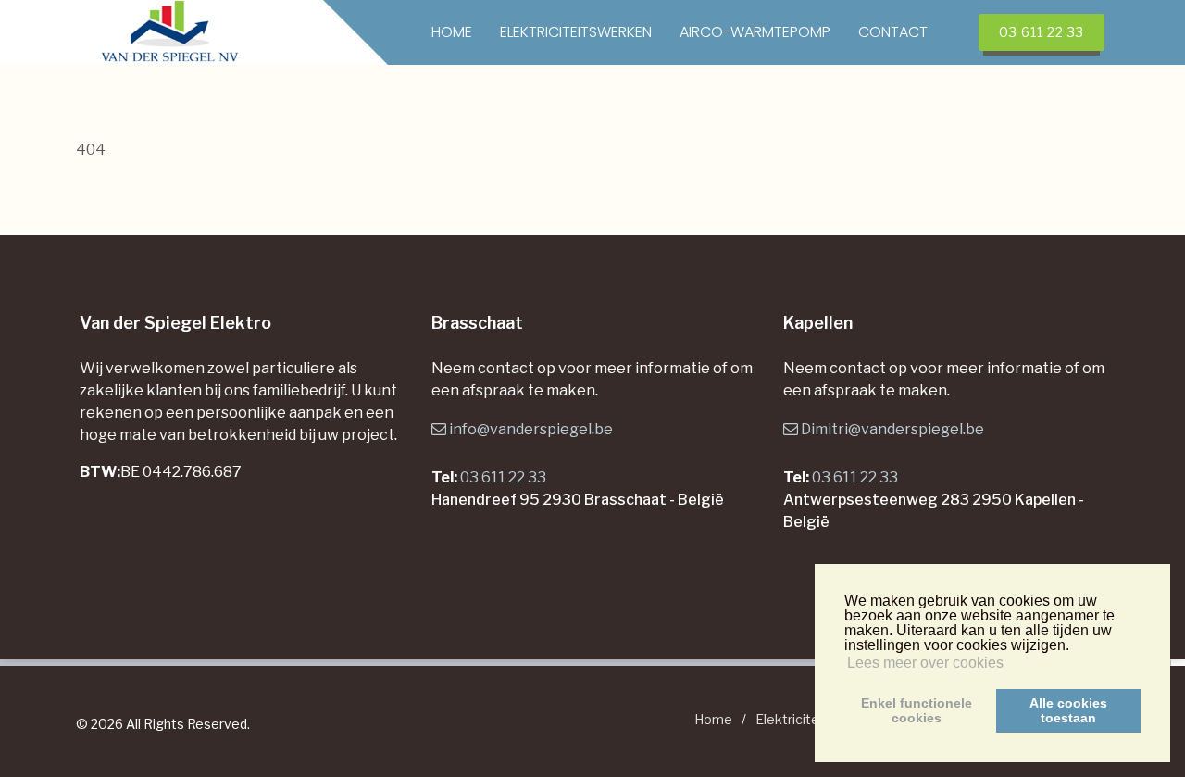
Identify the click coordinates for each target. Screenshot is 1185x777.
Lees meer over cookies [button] (925, 662)
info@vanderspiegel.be (531, 429)
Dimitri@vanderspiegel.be (892, 429)
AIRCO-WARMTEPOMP (755, 32)
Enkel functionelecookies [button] (916, 710)
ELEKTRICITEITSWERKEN (576, 32)
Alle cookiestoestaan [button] (1068, 710)
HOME (451, 32)
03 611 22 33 (503, 477)
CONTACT (893, 32)
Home (713, 719)
